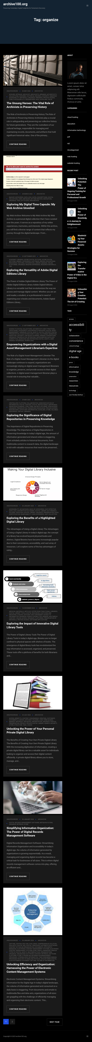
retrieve (20, 824)
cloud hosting (72, 117)
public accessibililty (17, 99)
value (50, 99)
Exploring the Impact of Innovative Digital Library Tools (32, 625)
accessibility (76, 327)
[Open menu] (87, 5)
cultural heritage (74, 346)
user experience (38, 514)
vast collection (51, 514)
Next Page (54, 1022)
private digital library (35, 723)
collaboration (74, 336)
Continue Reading (18, 144)
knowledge (74, 372)
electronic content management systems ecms (34, 949)
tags (18, 200)
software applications (38, 620)
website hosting (73, 163)
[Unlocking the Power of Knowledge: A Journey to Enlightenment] (71, 213)
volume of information (45, 960)
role (37, 99)
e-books (74, 357)
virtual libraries (24, 411)
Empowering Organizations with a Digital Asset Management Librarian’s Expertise (32, 346)
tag (10, 266)
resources (73, 385)
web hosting (72, 157)
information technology (76, 130)
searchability (26, 514)
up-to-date (25, 200)
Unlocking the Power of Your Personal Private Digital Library (30, 730)
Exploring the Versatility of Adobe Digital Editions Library (32, 271)
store (48, 410)
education (71, 124)
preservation (73, 376)
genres (71, 362)
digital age (75, 351)
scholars (43, 99)
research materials (48, 264)
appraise (19, 94)
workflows (29, 340)
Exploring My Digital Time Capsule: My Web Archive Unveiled (31, 206)
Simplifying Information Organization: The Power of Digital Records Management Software (30, 831)
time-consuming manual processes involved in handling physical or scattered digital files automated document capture (33, 958)
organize (12, 200)
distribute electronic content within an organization (33, 946)
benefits (18, 718)
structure (18, 725)
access (71, 319)
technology (72, 390)
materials (19, 721)
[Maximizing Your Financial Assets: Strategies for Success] (71, 239)
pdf (68, 137)
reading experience (33, 264)
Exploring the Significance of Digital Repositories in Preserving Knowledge (31, 417)
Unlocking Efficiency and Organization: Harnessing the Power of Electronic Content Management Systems (31, 968)
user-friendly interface (76, 395)
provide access (23, 620)
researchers (30, 99)
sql (68, 143)
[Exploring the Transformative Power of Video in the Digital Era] (71, 266)
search (47, 723)
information (74, 367)
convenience (76, 341)
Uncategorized (12, 91)
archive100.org (15, 4)
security (53, 723)
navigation (47, 199)
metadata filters (46, 822)
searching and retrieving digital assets (34, 339)
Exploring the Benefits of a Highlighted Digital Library (31, 519)
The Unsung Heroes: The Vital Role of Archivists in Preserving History (30, 105)
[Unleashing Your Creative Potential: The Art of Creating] (71, 293)
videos (29, 725)
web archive (34, 200)
